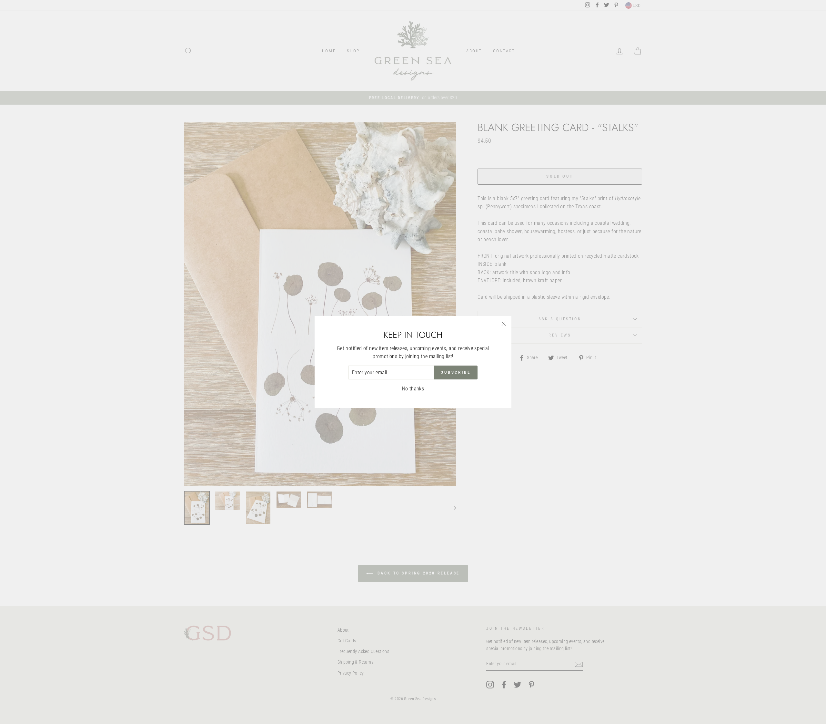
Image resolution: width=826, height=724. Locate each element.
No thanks (413, 389)
